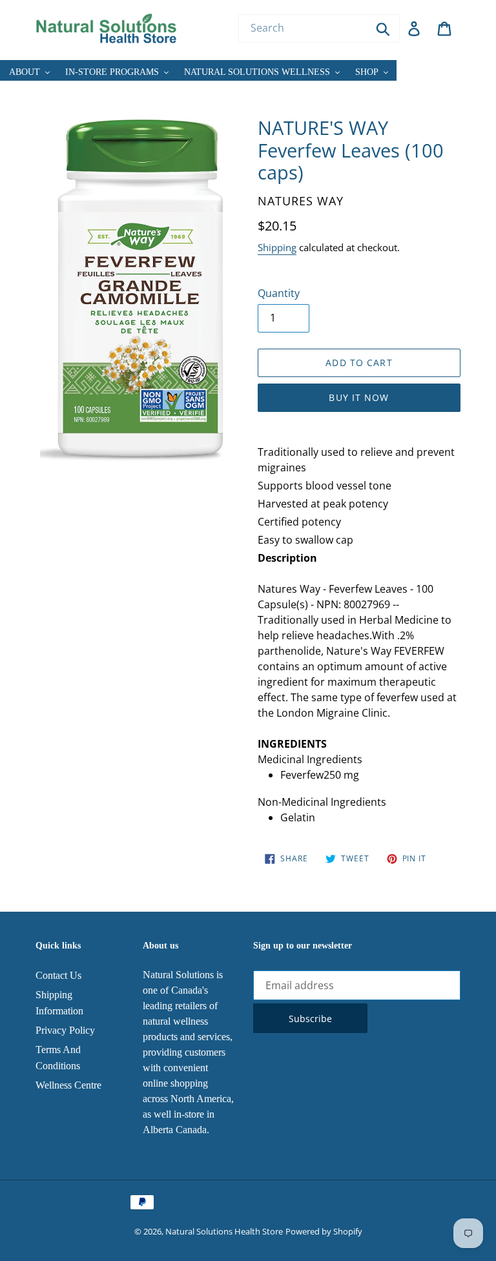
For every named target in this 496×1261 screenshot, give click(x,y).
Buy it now (359, 397)
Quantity (279, 293)
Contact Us (58, 975)
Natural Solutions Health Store (224, 1231)
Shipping (277, 247)
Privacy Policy (65, 1030)
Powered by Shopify (323, 1231)
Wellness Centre (68, 1085)
